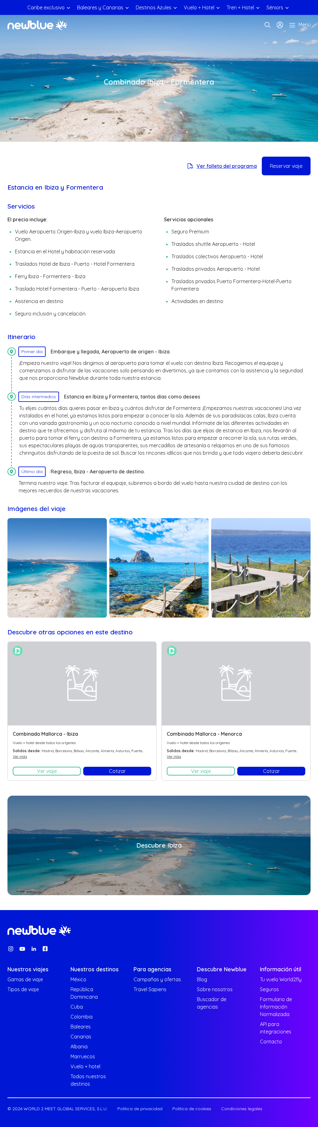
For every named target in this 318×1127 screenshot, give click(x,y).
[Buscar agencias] (267, 25)
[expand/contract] (68, 7)
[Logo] (37, 25)
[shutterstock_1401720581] (57, 568)
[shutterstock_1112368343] (261, 568)
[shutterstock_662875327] (159, 568)
